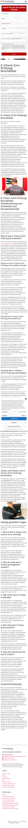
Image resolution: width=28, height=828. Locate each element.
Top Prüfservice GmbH (8, 800)
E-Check (5, 93)
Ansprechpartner (6, 23)
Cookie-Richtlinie (8, 429)
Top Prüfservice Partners (9, 798)
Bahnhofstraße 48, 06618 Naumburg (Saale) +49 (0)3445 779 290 (14, 756)
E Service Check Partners (9, 784)
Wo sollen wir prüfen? (7, 33)
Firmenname (5, 13)
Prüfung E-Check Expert (8, 807)
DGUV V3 (4, 777)
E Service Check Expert (8, 785)
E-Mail (4, 18)
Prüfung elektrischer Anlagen (9, 243)
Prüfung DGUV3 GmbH (8, 801)
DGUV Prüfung (6, 773)
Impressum (21, 429)
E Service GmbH (6, 782)
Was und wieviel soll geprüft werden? (11, 38)
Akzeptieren (14, 418)
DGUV (3, 775)
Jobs (3, 780)
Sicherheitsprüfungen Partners (10, 803)
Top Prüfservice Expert (8, 796)
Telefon (4, 28)
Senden (14, 54)
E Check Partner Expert (8, 787)
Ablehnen (14, 422)
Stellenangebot (6, 778)
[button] (26, 399)
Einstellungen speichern (14, 426)
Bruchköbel (20, 126)
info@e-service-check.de (10, 760)
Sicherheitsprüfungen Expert (10, 805)
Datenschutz (15, 429)
